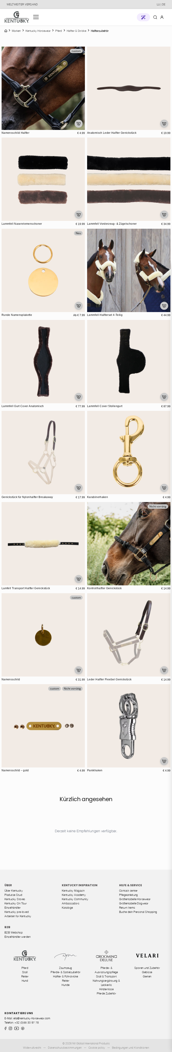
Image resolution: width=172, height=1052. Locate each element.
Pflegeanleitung (128, 895)
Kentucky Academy (74, 895)
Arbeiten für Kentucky (17, 916)
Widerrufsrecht (32, 1047)
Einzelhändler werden (17, 936)
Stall (25, 972)
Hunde (65, 985)
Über (8, 885)
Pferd (25, 968)
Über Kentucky (13, 890)
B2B (7, 927)
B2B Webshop (13, 932)
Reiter (25, 976)
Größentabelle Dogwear (133, 903)
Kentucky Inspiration (79, 885)
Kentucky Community (75, 899)
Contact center (128, 890)
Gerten (147, 976)
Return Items (127, 907)
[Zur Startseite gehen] (16, 17)
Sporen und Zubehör (147, 968)
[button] (143, 17)
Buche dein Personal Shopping (138, 912)
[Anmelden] (162, 17)
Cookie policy (96, 1047)
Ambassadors (70, 903)
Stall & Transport (106, 976)
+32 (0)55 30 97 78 (27, 1022)
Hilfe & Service (130, 885)
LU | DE (161, 4)
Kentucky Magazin (73, 890)
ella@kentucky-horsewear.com (31, 1018)
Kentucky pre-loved (16, 912)
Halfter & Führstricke (65, 976)
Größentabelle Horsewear (135, 899)
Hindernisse (106, 989)
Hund (25, 980)
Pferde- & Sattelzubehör (66, 972)
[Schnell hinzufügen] (79, 124)
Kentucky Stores (14, 899)
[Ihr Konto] (162, 17)
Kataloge (67, 907)
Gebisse (147, 972)
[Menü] (36, 17)
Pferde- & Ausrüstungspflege (106, 970)
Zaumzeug (65, 968)
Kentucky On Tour (15, 903)
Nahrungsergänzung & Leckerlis (106, 983)
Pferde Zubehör (106, 993)
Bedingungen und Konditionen (130, 1047)
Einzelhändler (12, 907)
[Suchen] (155, 17)
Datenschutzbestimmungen (65, 1047)
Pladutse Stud (13, 895)
